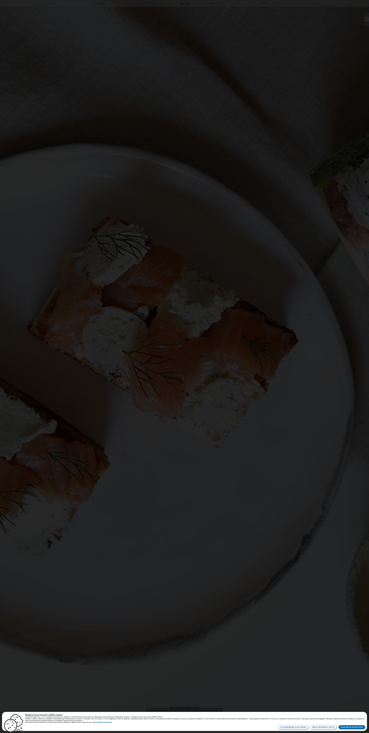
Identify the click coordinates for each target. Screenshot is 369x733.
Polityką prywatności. (104, 722)
